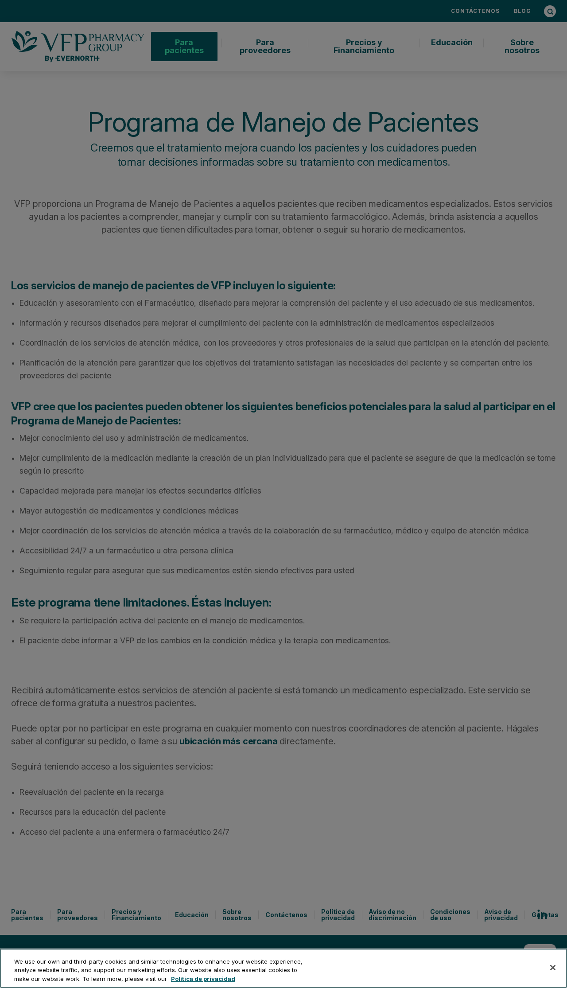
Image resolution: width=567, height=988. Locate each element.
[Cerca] (553, 967)
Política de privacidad (203, 978)
